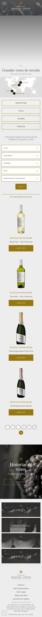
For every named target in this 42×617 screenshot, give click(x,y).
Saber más (21, 248)
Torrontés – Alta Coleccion (21, 296)
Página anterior (7, 427)
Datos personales (21, 588)
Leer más (21, 482)
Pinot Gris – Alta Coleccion (21, 241)
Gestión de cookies (21, 598)
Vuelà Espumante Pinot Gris (21, 351)
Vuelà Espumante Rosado (21, 406)
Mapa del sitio (21, 595)
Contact (21, 585)
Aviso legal (21, 592)
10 (35, 427)
